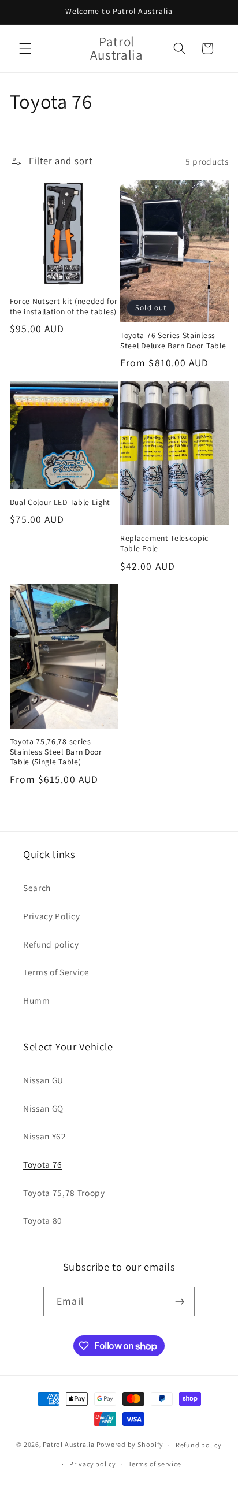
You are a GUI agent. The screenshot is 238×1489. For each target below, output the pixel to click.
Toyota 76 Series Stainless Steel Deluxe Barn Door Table (173, 341)
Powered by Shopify (129, 1444)
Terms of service (154, 1464)
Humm (36, 1000)
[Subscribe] (180, 1302)
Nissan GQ (43, 1108)
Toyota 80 (42, 1220)
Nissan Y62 (44, 1136)
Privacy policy (92, 1464)
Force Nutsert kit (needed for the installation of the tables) (64, 306)
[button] (25, 48)
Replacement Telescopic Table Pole (164, 543)
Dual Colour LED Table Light (60, 502)
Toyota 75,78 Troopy (64, 1192)
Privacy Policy (51, 916)
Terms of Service (56, 972)
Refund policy (51, 944)
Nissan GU (43, 1080)
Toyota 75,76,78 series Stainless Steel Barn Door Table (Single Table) (56, 752)
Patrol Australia (68, 1444)
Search (37, 887)
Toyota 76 (42, 1164)
